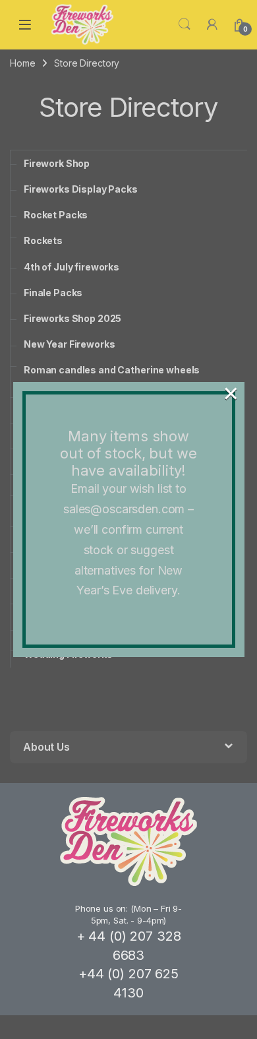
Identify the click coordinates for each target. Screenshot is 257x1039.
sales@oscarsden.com (124, 509)
